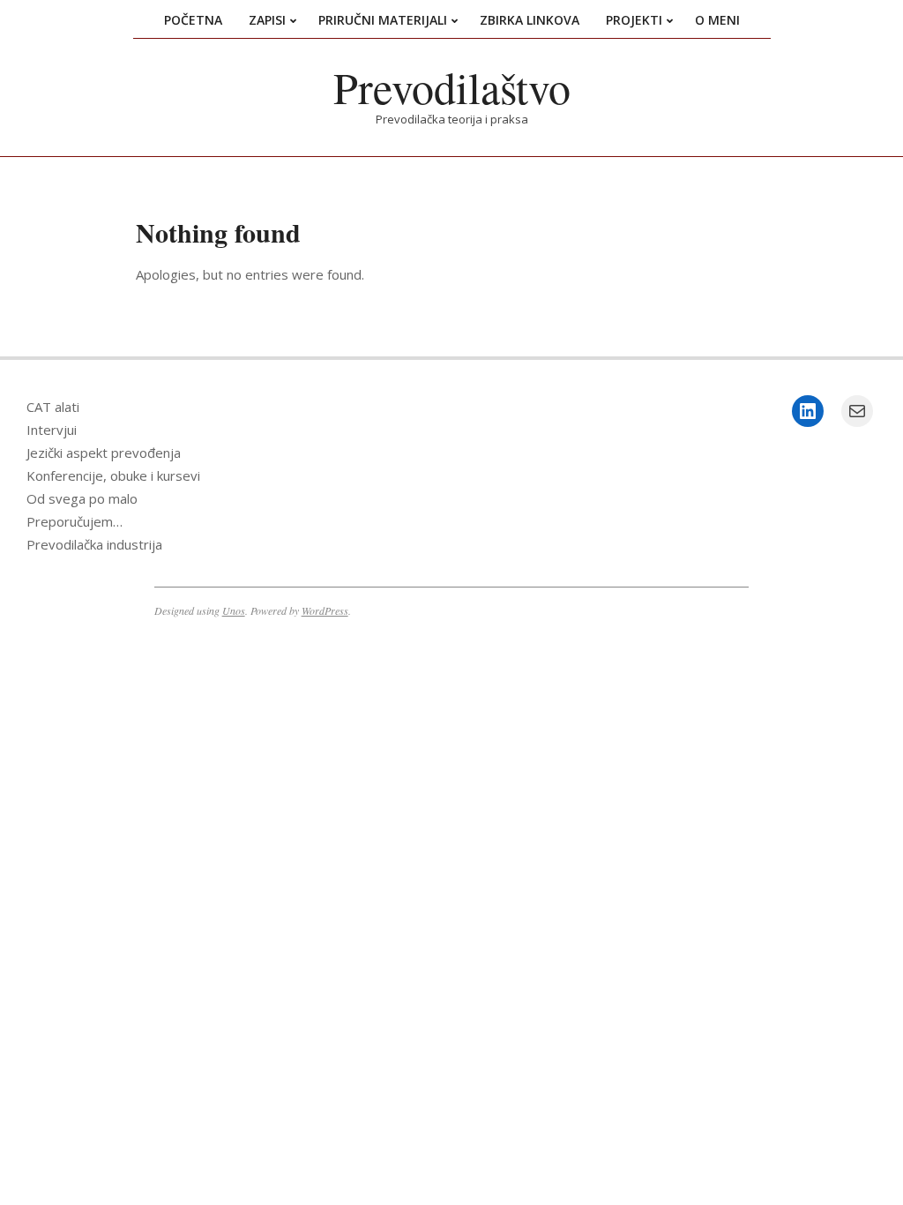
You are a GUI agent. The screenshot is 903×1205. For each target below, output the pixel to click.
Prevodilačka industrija (94, 544)
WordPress (325, 610)
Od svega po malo (82, 498)
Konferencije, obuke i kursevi (113, 475)
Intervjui (51, 429)
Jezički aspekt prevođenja (103, 452)
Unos (233, 610)
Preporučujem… (74, 521)
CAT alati (52, 406)
